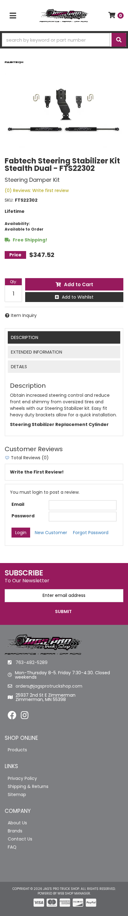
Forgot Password (90, 532)
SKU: (9, 200)
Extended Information (36, 352)
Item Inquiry (24, 315)
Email (17, 504)
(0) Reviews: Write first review (37, 190)
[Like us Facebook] (12, 717)
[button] (64, 40)
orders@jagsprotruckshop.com (49, 686)
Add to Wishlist (78, 297)
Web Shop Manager (73, 893)
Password (22, 516)
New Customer (51, 532)
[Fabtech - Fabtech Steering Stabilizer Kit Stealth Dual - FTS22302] (14, 62)
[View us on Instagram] (25, 717)
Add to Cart (78, 284)
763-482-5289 (32, 662)
